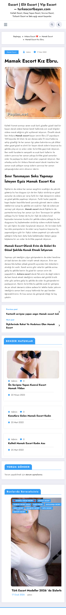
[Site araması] (52, 24)
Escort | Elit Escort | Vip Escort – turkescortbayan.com (32, 6)
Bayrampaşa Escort (47, 504)
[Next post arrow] (59, 325)
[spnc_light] (59, 24)
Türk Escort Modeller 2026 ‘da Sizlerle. (31, 590)
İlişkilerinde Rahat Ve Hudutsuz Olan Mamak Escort (30, 326)
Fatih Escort (40, 508)
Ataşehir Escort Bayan (15, 504)
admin (28, 52)
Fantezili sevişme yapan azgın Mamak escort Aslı (32, 314)
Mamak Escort (11, 52)
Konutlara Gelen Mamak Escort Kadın (29, 416)
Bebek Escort (12, 508)
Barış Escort (32, 504)
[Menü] (5, 24)
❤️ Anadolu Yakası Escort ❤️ (18, 501)
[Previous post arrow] (59, 312)
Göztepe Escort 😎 (14, 512)
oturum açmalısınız (34, 474)
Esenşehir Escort (26, 508)
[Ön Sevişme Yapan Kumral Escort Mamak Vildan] (33, 364)
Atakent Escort (37, 501)
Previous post (11, 309)
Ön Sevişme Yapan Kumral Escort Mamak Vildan (27, 386)
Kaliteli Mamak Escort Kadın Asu (26, 443)
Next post (10, 320)
